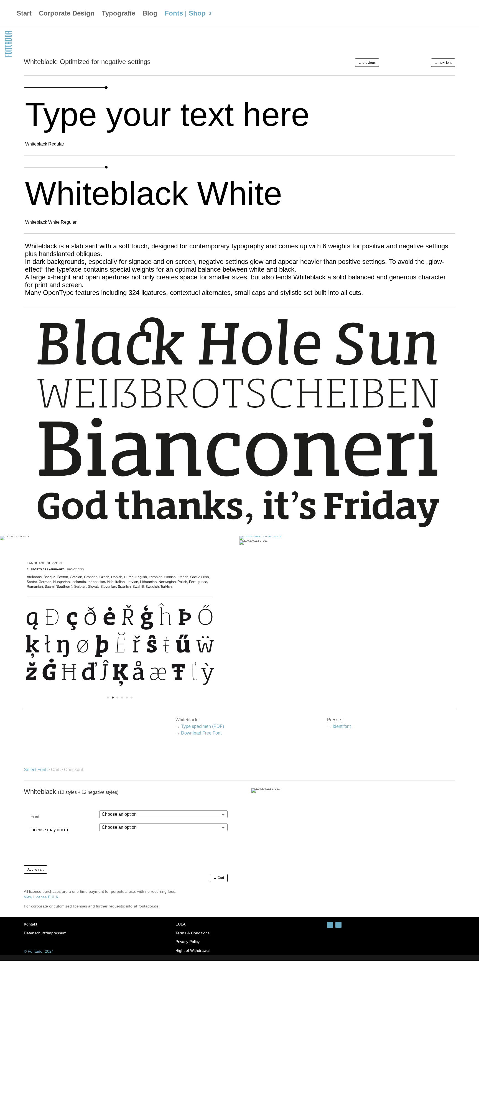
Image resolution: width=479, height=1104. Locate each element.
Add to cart (35, 869)
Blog (149, 14)
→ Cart (218, 878)
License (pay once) (49, 829)
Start (24, 14)
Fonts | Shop (185, 14)
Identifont (342, 726)
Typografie (118, 14)
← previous (367, 63)
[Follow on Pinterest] (338, 925)
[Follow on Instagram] (330, 925)
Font (34, 816)
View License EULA (41, 897)
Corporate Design (67, 14)
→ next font (443, 63)
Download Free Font (201, 733)
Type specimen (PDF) (202, 726)
